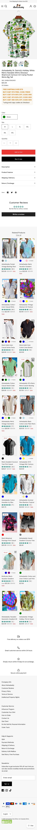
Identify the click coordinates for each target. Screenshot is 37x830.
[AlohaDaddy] (18, 6)
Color (3, 113)
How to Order (6, 715)
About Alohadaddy (8, 685)
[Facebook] (3, 790)
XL (20, 127)
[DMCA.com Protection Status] (7, 823)
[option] (18, 34)
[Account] (30, 6)
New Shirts (15, 819)
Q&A (3, 739)
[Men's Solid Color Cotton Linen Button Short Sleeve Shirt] (27, 329)
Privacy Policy (6, 691)
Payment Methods (8, 742)
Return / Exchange (8, 183)
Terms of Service (7, 694)
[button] (6, 269)
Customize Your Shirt (8, 712)
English (5, 814)
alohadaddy (9, 819)
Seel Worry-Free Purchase (10, 754)
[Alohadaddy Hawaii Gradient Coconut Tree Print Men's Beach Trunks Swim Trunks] (27, 522)
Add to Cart (18, 152)
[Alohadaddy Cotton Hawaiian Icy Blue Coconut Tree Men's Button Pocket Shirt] (10, 484)
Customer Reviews (8, 688)
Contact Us (5, 718)
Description (6, 167)
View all (18, 235)
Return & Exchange (8, 748)
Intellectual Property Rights (10, 697)
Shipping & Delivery (8, 745)
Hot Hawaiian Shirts (24, 819)
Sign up (6, 784)
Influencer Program (8, 709)
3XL (5, 133)
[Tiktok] (10, 790)
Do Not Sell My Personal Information (13, 724)
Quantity (4, 139)
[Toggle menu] (2, 6)
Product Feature (7, 172)
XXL (27, 127)
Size (3, 122)
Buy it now (18, 159)
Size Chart (5, 721)
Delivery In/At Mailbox (9, 751)
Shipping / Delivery (8, 178)
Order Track (6, 727)
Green (9, 117)
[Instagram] (6, 790)
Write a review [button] (18, 214)
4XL (12, 133)
